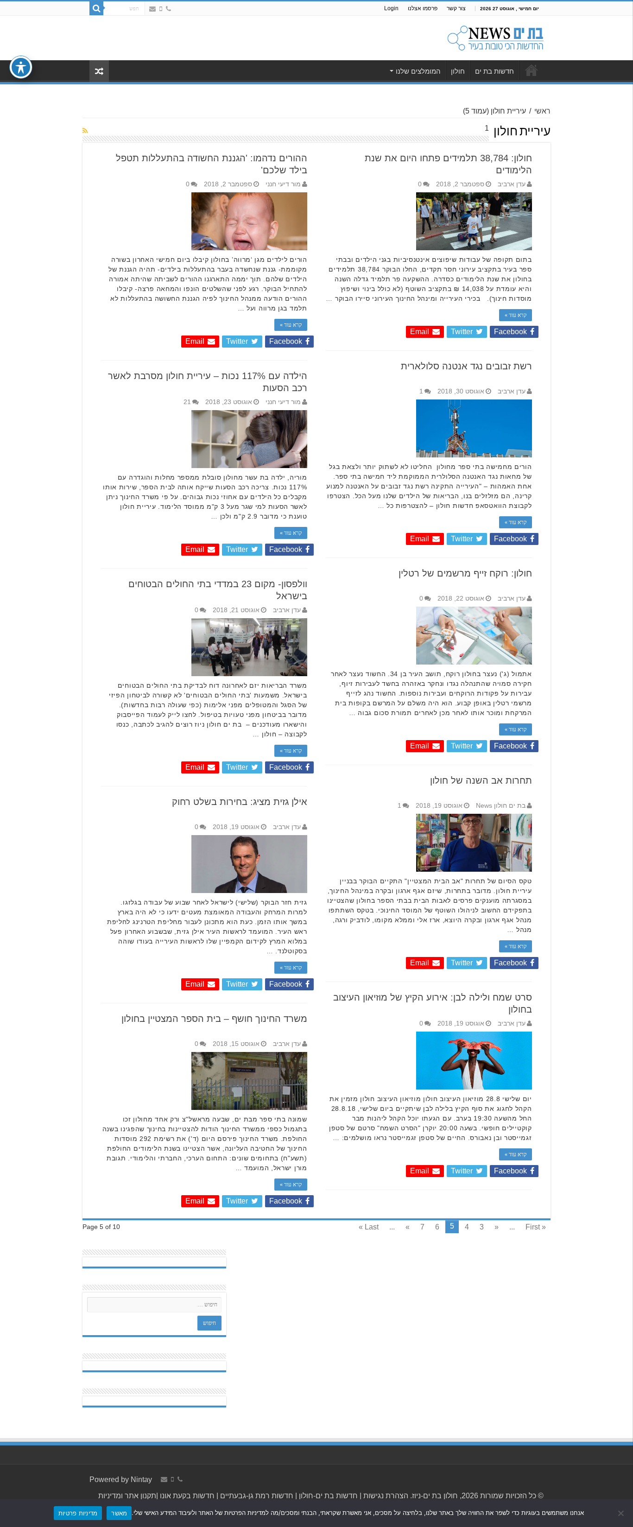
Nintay (141, 1479)
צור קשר (456, 8)
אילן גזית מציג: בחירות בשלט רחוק (239, 802)
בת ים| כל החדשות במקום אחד (531, 70)
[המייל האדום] (152, 8)
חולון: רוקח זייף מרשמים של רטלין (465, 573)
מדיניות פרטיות (78, 1513)
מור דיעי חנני (283, 184)
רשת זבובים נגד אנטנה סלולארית (466, 366)
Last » (369, 1227)
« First (535, 1227)
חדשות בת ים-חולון (327, 1496)
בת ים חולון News (500, 805)
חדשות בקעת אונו (187, 1496)
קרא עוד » (515, 315)
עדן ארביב (511, 184)
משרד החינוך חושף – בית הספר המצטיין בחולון (214, 1019)
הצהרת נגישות (384, 1496)
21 (187, 402)
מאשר (119, 1513)
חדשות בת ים (494, 71)
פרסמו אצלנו (422, 8)
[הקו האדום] (160, 8)
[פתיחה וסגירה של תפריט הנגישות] (21, 67)
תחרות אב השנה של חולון (481, 780)
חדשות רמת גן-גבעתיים (255, 1496)
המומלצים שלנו (418, 71)
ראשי (542, 111)
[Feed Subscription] (85, 130)
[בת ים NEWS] (495, 36)
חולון (458, 71)
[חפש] (96, 8)
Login (391, 8)
